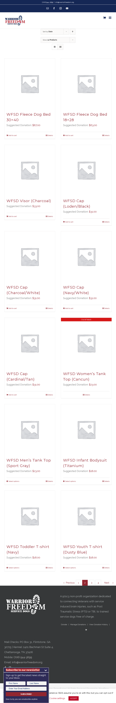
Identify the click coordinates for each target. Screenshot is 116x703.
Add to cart (12, 135)
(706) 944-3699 (23, 657)
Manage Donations (78, 624)
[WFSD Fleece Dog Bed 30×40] (29, 83)
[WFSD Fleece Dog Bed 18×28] (86, 83)
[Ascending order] (72, 32)
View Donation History (98, 624)
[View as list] (60, 47)
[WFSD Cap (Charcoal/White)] (29, 256)
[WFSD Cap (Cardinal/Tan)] (29, 343)
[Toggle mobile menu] (110, 17)
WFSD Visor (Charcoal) (29, 201)
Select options (13, 481)
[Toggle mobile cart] (104, 17)
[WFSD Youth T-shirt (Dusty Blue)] (86, 516)
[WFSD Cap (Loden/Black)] (86, 170)
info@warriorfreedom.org (64, 2)
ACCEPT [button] (73, 698)
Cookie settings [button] (57, 698)
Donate (64, 624)
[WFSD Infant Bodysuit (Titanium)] (86, 429)
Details (50, 135)
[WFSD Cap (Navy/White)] (86, 256)
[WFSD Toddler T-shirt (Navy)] (29, 516)
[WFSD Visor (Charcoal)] (29, 170)
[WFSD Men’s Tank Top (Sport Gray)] (29, 429)
